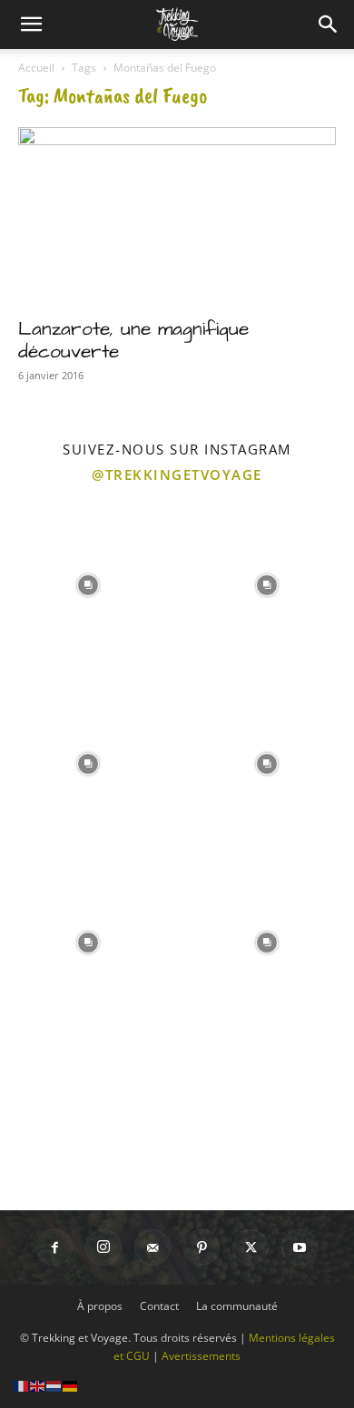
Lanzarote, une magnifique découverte (133, 340)
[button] (31, 24)
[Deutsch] (71, 1385)
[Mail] (152, 1247)
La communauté (237, 1306)
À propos (100, 1306)
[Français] (22, 1385)
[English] (38, 1385)
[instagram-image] (87, 582)
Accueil (36, 67)
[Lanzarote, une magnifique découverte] (177, 216)
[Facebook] (54, 1247)
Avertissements (201, 1356)
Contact (159, 1306)
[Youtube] (299, 1247)
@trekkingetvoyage (177, 474)
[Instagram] (103, 1247)
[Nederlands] (54, 1385)
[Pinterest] (201, 1247)
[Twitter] (250, 1247)
